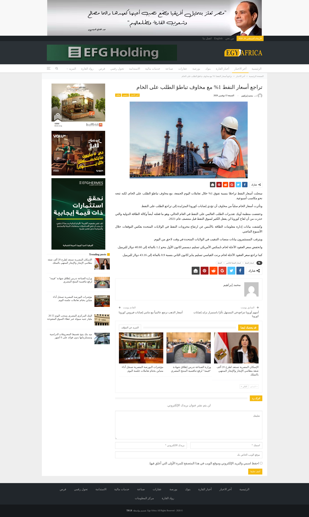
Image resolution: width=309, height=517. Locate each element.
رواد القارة (87, 68)
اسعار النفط (249, 263)
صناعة (169, 68)
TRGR (129, 510)
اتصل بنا (207, 38)
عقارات (182, 68)
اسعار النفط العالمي (233, 263)
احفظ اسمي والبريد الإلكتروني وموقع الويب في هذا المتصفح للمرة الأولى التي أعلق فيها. (204, 463)
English (218, 38)
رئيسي (125, 95)
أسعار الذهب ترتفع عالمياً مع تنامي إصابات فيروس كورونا (151, 312)
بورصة (196, 68)
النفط (220, 263)
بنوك (208, 68)
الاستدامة (134, 68)
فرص (102, 68)
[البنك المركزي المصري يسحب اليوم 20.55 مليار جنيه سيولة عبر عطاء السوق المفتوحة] (102, 320)
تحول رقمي (117, 68)
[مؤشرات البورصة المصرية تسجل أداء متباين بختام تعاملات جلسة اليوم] (141, 347)
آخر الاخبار (240, 68)
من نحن (229, 38)
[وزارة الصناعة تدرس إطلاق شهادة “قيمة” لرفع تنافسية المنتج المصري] (188, 347)
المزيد (72, 68)
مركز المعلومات (144, 498)
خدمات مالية (152, 68)
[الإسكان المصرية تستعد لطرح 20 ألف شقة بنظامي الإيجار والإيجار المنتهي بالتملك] (236, 347)
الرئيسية (256, 68)
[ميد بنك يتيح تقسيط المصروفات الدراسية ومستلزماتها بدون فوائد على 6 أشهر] (102, 338)
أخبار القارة (222, 68)
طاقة (118, 95)
